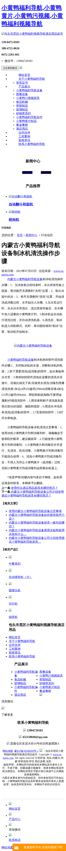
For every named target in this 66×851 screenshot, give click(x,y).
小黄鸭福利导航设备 (29, 90)
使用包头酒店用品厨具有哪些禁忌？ (34, 487)
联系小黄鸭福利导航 (32, 144)
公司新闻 (27, 172)
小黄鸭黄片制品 (26, 121)
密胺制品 (22, 105)
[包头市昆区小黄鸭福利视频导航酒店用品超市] (32, 33)
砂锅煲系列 (23, 113)
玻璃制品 (22, 109)
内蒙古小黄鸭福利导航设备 (25, 279)
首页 (20, 235)
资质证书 (22, 82)
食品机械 (22, 101)
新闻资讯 (24, 140)
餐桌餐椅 (22, 124)
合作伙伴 (24, 132)
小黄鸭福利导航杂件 (29, 117)
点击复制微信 (10, 68)
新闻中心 (31, 235)
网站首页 (24, 75)
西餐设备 (22, 94)
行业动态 (46, 172)
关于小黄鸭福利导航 (32, 78)
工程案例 (24, 136)
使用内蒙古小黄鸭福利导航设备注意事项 (35, 511)
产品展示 (24, 86)
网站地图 (8, 751)
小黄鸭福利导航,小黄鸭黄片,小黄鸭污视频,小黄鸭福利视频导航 (32, 15)
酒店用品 (22, 128)
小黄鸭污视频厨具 (28, 98)
